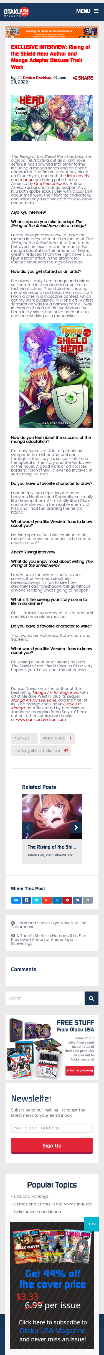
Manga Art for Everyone (33, 700)
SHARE (85, 78)
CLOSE (92, 1224)
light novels (78, 176)
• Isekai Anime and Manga (36, 1212)
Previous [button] (27, 827)
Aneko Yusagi (57, 738)
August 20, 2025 (41, 855)
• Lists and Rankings (30, 1197)
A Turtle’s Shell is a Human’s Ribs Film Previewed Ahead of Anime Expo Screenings (48, 940)
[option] (52, 832)
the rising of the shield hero (41, 751)
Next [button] (76, 827)
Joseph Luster (66, 855)
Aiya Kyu (24, 738)
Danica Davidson (37, 77)
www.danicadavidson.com (41, 720)
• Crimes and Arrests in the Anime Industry (51, 1204)
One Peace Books (51, 184)
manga (27, 180)
